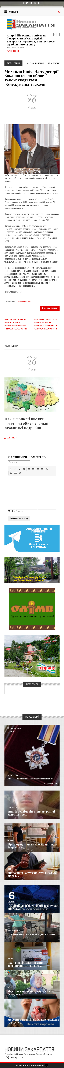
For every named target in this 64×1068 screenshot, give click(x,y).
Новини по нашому (14, 930)
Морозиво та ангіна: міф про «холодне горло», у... (33, 1021)
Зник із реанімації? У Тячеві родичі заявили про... (31, 813)
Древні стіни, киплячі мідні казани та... (31, 935)
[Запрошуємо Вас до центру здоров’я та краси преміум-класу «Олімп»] (32, 609)
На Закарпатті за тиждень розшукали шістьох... (33, 907)
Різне (9, 1016)
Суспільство (12, 775)
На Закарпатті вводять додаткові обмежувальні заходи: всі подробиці (26, 423)
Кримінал (11, 869)
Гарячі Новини (24, 301)
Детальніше (10, 438)
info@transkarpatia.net (14, 1057)
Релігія (9, 987)
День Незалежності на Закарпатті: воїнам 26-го (30, 778)
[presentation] (11, 469)
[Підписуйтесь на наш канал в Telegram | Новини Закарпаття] (32, 538)
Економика (11, 840)
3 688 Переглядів (37, 63)
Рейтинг (55, 63)
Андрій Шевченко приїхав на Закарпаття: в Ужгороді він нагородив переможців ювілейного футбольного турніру (30, 40)
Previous (54, 34)
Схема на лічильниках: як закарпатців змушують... (25, 964)
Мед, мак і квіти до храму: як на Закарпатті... (28, 992)
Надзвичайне (12, 902)
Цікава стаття (50, 308)
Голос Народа (12, 807)
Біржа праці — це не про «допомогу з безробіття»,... (32, 846)
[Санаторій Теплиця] (32, 656)
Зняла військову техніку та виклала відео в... (32, 874)
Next (58, 34)
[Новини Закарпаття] (32, 24)
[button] (10, 469)
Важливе (10, 959)
